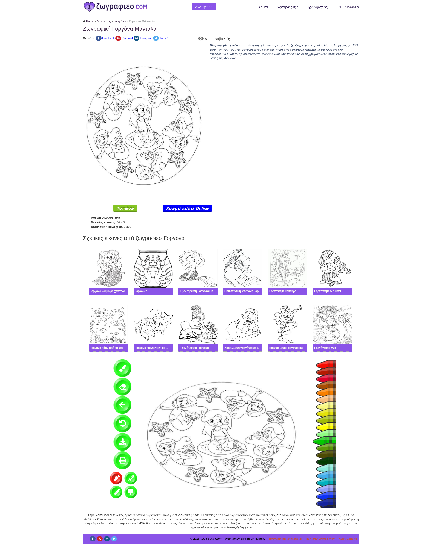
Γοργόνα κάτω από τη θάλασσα (110, 347)
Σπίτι (263, 6)
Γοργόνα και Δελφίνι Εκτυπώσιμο (156, 347)
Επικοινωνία (347, 6)
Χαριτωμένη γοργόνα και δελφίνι (245, 347)
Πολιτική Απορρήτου (320, 538)
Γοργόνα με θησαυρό (282, 291)
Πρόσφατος (317, 6)
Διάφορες (104, 21)
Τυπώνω (125, 208)
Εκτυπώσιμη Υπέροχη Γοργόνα (244, 291)
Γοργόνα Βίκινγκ (325, 347)
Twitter (164, 38)
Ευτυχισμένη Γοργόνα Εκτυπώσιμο (292, 347)
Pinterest (127, 38)
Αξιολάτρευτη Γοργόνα (194, 347)
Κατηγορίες (287, 6)
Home (90, 21)
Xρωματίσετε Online (187, 208)
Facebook (108, 38)
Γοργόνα (120, 21)
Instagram (146, 38)
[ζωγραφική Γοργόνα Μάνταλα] (143, 123)
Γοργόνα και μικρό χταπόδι (107, 291)
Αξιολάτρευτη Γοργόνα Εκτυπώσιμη (203, 291)
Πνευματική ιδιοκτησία (285, 538)
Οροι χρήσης (348, 538)
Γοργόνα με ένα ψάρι (327, 291)
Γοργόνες (141, 291)
